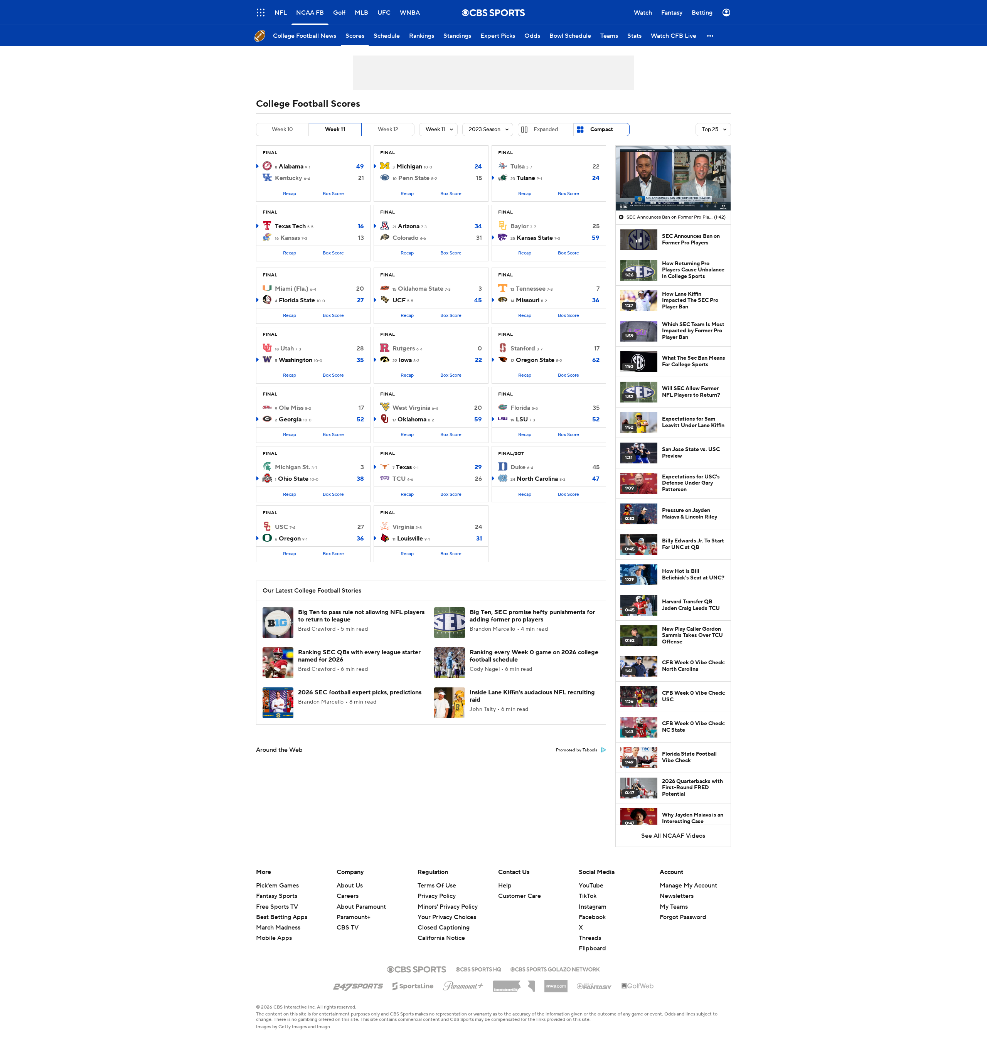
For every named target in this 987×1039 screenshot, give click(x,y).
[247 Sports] (358, 984)
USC (281, 527)
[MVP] (556, 983)
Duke (518, 467)
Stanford (522, 348)
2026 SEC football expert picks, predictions (359, 692)
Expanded (546, 129)
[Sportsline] (413, 985)
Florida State (297, 300)
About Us (350, 885)
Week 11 (335, 129)
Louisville (410, 538)
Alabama (291, 166)
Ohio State (293, 479)
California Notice (441, 931)
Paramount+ (354, 917)
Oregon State (535, 360)
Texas (404, 467)
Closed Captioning (444, 920)
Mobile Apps (274, 938)
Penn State (413, 178)
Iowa (405, 360)
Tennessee (531, 289)
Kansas (290, 238)
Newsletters (677, 896)
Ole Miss (291, 408)
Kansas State (535, 238)
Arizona (408, 226)
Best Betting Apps (281, 917)
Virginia (403, 527)
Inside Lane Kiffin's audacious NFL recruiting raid (532, 696)
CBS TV (348, 927)
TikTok (587, 896)
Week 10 (282, 129)
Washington (295, 360)
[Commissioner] (514, 983)
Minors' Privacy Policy (448, 907)
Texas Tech (290, 226)
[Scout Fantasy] (594, 986)
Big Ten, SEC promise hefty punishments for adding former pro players (532, 615)
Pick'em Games (277, 885)
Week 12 (388, 129)
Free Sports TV (277, 907)
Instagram (592, 907)
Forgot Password (683, 917)
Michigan (409, 166)
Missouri (527, 300)
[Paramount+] (463, 984)
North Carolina (537, 479)
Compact (601, 129)
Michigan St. (292, 467)
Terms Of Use (437, 885)
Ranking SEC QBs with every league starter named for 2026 (359, 655)
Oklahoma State (420, 289)
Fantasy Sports (276, 896)
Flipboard (592, 948)
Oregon (290, 538)
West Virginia (411, 408)
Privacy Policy (437, 896)
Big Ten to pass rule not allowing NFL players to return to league (361, 615)
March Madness (278, 927)
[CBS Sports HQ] (478, 968)
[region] (673, 178)
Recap (289, 194)
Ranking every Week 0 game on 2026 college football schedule (534, 655)
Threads (590, 938)
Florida (520, 408)
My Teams (674, 907)
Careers (348, 896)
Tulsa (517, 166)
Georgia (290, 419)
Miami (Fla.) (291, 289)
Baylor (519, 226)
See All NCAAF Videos (673, 836)
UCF (399, 300)
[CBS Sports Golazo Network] (555, 968)
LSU (522, 419)
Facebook (592, 917)
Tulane (526, 178)
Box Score (333, 194)
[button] (260, 12)
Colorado (405, 238)
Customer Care (519, 896)
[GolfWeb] (638, 986)
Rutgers (403, 348)
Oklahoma (411, 419)
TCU (399, 479)
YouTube (591, 885)
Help (505, 885)
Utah (287, 348)
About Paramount (361, 907)
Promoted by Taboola (577, 750)
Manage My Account (688, 885)
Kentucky (288, 178)
